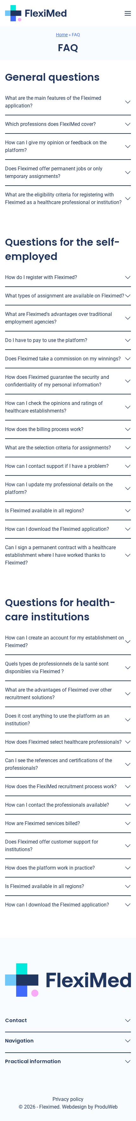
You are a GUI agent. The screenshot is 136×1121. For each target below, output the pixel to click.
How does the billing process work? (44, 429)
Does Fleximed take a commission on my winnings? (63, 359)
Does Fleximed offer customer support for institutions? (51, 845)
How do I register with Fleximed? (41, 277)
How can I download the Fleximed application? (57, 529)
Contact (16, 1020)
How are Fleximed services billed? (42, 823)
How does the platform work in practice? (50, 868)
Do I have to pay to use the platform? (46, 340)
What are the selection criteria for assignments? (58, 448)
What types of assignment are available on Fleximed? (64, 296)
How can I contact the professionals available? (57, 805)
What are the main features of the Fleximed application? (53, 102)
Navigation (19, 1040)
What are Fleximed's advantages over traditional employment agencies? (58, 318)
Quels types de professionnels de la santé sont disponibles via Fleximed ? (56, 667)
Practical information (33, 1061)
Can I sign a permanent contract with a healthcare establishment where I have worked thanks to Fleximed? (60, 555)
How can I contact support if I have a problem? (57, 466)
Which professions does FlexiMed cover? (50, 124)
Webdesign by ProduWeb (90, 1107)
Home (62, 34)
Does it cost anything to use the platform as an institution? (57, 720)
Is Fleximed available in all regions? (44, 511)
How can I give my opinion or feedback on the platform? (56, 146)
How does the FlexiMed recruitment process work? (61, 786)
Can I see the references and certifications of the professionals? (58, 764)
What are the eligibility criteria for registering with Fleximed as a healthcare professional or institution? (63, 198)
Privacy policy (68, 1099)
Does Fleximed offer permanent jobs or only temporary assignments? (53, 172)
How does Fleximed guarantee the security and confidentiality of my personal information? (57, 381)
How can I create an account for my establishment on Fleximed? (64, 641)
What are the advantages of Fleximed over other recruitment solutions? (58, 694)
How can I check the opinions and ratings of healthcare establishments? (54, 407)
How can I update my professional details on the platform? (59, 488)
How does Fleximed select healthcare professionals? (63, 742)
